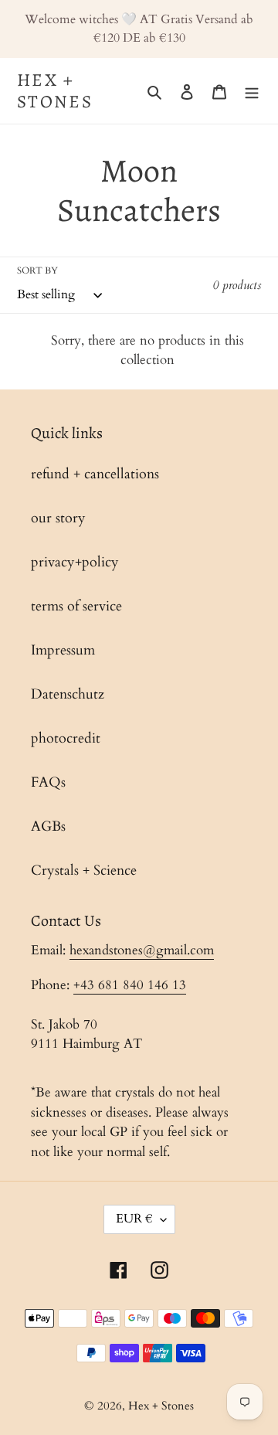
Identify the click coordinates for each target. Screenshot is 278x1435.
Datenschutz (67, 694)
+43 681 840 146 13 (129, 985)
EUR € (134, 1218)
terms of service (76, 606)
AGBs (48, 826)
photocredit (65, 738)
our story (58, 518)
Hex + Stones (55, 91)
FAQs (48, 782)
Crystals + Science (84, 870)
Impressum (63, 650)
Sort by (37, 270)
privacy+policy (75, 562)
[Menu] (252, 91)
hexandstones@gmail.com (142, 950)
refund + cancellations (95, 474)
